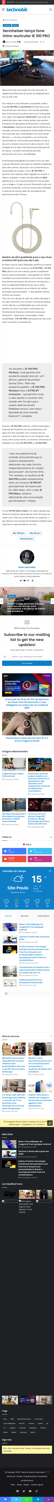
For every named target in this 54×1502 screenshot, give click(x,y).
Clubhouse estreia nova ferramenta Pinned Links (30, 981)
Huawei (31, 1423)
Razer (5, 1432)
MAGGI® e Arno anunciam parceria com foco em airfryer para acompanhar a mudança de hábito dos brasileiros (40, 1065)
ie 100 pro (19, 533)
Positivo (43, 1428)
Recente (24, 916)
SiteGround (28, 1480)
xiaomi (32, 1432)
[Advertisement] (27, 343)
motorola (22, 1428)
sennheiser (27, 538)
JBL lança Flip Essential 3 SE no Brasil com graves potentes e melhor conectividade (14, 818)
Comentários (43, 916)
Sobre (19, 1485)
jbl (47, 1423)
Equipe (26, 1485)
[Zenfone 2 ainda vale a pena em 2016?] (10, 939)
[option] (27, 601)
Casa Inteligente (9, 1423)
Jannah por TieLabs (15, 1476)
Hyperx (40, 1423)
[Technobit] (17, 9)
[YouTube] (25, 580)
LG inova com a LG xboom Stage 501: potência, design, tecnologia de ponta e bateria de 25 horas (39, 819)
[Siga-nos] (49, 1123)
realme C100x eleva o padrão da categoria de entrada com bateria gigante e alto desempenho (40, 1100)
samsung (23, 1432)
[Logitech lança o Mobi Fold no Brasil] (14, 764)
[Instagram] (28, 580)
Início (6, 20)
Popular (8, 916)
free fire (22, 1423)
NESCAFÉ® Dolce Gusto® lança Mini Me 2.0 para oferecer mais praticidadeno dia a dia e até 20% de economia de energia (13, 1065)
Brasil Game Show (24, 1419)
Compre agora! (37, 1485)
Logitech (12, 1428)
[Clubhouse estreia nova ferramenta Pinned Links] (10, 983)
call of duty (39, 1419)
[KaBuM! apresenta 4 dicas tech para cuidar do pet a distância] (10, 1400)
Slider (15, 25)
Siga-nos (7, 1439)
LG (4, 1428)
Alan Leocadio (11, 42)
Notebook (33, 1428)
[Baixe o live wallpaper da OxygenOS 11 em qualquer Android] (10, 927)
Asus (5, 1419)
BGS (12, 1419)
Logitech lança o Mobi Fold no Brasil (12, 774)
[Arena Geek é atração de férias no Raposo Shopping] (10, 1204)
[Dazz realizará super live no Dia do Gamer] (44, 1297)
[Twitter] (21, 580)
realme (13, 1432)
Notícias (13, 20)
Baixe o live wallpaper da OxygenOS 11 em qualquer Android (31, 927)
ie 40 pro (35, 533)
